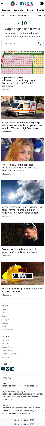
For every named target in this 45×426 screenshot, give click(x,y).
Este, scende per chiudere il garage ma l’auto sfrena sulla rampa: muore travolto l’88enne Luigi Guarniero (21, 125)
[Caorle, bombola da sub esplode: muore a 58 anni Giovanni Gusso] (22, 234)
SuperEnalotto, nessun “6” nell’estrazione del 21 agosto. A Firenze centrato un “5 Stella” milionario (18, 81)
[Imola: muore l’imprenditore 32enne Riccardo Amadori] (22, 273)
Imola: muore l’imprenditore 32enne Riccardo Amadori (21, 290)
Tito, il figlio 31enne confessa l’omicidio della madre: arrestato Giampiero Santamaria (19, 167)
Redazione (7, 89)
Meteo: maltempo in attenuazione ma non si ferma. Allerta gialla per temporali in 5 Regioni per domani (22, 210)
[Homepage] (22, 3)
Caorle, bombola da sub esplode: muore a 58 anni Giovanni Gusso (19, 251)
